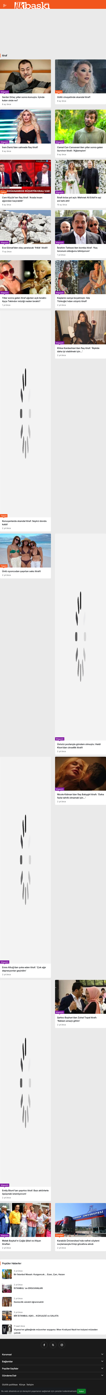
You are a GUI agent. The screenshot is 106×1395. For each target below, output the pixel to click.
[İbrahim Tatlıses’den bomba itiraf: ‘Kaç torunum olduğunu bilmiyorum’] (80, 234)
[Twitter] (53, 1345)
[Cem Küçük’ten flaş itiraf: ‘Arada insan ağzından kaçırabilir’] (25, 184)
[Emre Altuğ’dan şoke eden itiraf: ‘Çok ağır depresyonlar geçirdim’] (25, 867)
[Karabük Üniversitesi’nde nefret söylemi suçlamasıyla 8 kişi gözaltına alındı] (80, 1227)
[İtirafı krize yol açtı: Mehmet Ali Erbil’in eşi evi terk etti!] (80, 184)
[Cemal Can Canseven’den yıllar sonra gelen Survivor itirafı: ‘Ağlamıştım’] (80, 134)
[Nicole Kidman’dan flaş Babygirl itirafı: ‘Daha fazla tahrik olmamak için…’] (80, 781)
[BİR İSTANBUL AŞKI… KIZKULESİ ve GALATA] (53, 1315)
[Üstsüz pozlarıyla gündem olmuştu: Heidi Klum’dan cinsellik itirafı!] (80, 644)
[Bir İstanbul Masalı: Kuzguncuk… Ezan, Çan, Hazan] (53, 1274)
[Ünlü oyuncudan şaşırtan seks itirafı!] (25, 556)
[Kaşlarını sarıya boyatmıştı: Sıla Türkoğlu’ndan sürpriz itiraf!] (80, 284)
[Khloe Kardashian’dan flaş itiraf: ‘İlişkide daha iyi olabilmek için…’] (80, 334)
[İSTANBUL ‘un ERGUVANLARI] (53, 1288)
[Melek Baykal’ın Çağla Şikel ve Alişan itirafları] (25, 1227)
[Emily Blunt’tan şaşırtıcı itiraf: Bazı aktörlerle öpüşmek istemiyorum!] (25, 1090)
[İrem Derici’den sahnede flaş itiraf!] (25, 132)
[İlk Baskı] (32, 5)
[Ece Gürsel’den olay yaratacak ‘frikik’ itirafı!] (25, 232)
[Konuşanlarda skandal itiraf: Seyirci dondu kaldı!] (25, 421)
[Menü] (5, 5)
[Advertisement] (53, 30)
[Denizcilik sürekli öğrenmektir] (53, 1302)
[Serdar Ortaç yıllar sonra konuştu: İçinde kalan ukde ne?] (25, 83)
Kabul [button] (81, 1391)
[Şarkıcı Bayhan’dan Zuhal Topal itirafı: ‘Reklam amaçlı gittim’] (80, 1004)
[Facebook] (44, 1345)
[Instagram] (62, 1345)
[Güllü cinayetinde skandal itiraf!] (80, 81)
